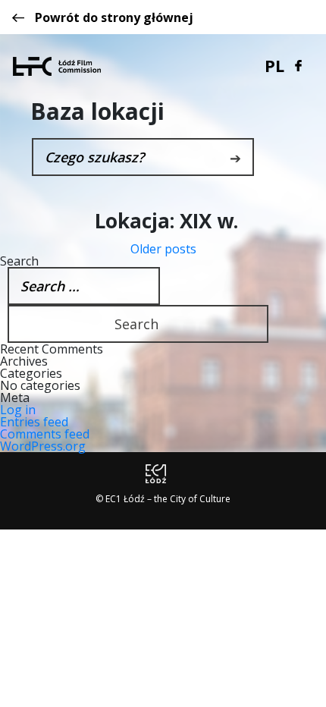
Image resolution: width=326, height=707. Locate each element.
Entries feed (34, 421)
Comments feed (44, 434)
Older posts (163, 248)
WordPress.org (43, 446)
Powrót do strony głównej (114, 17)
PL (274, 65)
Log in (18, 409)
